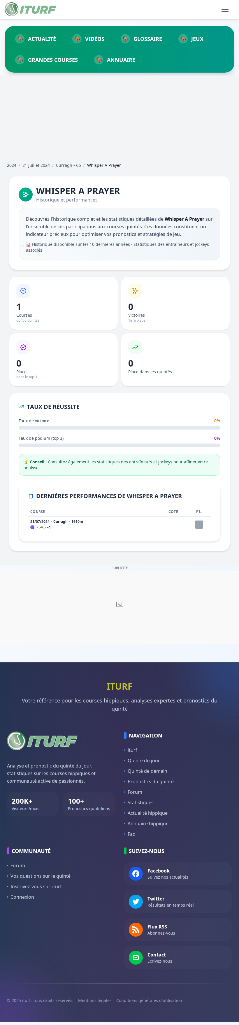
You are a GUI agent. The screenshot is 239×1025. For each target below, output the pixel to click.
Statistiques (141, 802)
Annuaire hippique (148, 823)
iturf (132, 750)
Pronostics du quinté (151, 781)
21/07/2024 (40, 521)
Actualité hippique (148, 813)
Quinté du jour (144, 760)
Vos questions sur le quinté (40, 876)
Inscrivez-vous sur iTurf (36, 886)
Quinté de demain (147, 771)
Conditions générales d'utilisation (149, 1000)
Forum (135, 792)
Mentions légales (95, 1000)
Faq (132, 834)
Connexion (22, 897)
